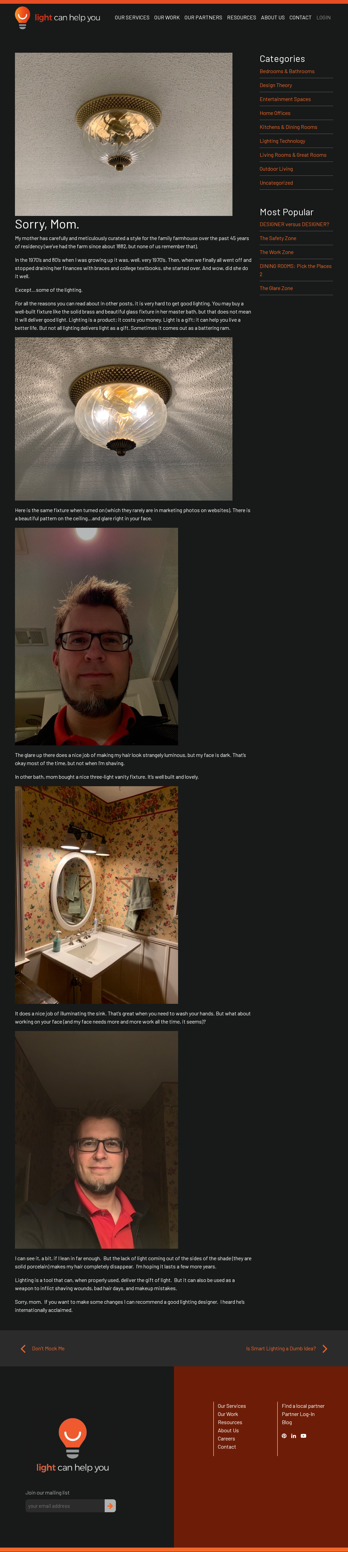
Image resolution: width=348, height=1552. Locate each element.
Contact (301, 17)
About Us (273, 17)
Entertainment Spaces (285, 99)
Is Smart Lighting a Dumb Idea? (281, 1348)
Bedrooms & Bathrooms (287, 71)
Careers (226, 1438)
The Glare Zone (276, 288)
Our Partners (203, 17)
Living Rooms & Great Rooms (293, 154)
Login (323, 17)
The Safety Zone (278, 238)
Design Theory (276, 85)
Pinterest (287, 1435)
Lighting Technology (282, 140)
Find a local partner (303, 1405)
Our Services (132, 17)
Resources (241, 17)
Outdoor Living (276, 168)
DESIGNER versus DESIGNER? (294, 224)
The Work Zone (277, 252)
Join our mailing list (47, 1492)
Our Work (167, 17)
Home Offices (275, 112)
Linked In (294, 1439)
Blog (287, 1422)
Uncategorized (276, 182)
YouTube (307, 1435)
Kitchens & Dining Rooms (288, 126)
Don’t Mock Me (48, 1348)
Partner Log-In (298, 1414)
